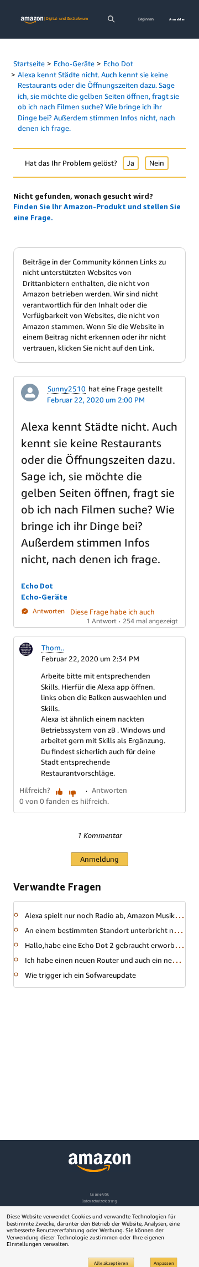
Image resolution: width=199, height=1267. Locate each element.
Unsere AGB (99, 1194)
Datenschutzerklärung (99, 1201)
